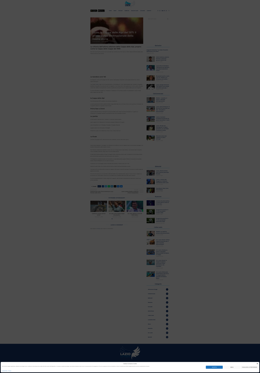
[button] (257, 363)
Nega (231, 367)
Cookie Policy (5, 370)
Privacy (9, 370)
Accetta (214, 367)
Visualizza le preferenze (249, 367)
